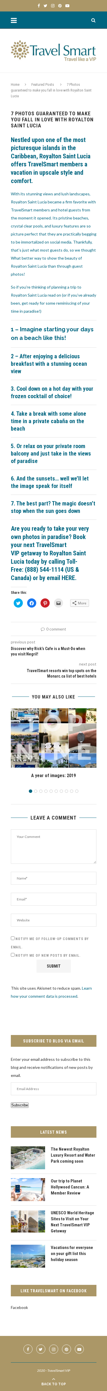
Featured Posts (42, 84)
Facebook (19, 1307)
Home (15, 84)
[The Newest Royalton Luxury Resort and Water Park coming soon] (28, 1157)
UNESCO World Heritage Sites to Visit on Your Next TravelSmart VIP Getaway (72, 1222)
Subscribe (19, 1105)
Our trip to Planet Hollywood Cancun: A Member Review (70, 1187)
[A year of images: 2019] (53, 738)
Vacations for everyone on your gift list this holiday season (72, 1253)
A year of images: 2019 (53, 775)
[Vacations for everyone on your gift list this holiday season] (28, 1256)
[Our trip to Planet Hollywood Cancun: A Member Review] (28, 1189)
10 (76, 791)
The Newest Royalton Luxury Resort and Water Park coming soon (73, 1155)
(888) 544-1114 (44, 569)
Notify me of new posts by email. (47, 956)
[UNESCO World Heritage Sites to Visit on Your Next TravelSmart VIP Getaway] (28, 1221)
